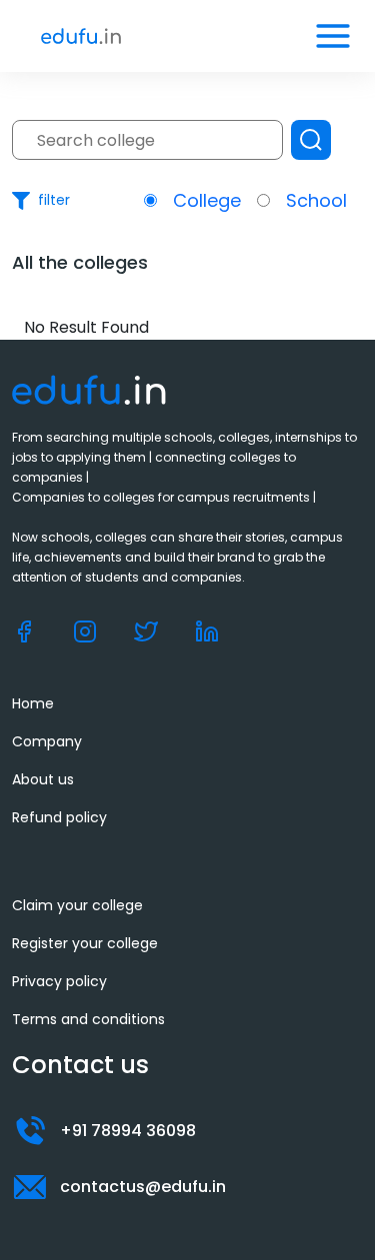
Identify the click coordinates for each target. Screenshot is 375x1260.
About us (43, 779)
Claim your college (77, 905)
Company (47, 741)
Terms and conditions (88, 1019)
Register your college (85, 943)
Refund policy (59, 817)
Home (33, 703)
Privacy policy (59, 981)
